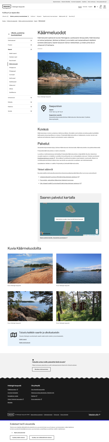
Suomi (80, 6)
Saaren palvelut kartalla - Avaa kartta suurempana (53, 238)
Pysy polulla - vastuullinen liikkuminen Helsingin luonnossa (56, 180)
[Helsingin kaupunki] (11, 414)
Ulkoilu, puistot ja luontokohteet (25, 21)
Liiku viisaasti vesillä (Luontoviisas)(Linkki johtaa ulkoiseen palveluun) (61, 183)
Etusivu (4, 21)
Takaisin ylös (94, 415)
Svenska (85, 6)
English (90, 6)
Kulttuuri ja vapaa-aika (12, 21)
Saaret (35, 21)
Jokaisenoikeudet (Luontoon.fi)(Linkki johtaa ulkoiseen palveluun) (60, 177)
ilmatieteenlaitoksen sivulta (46, 158)
